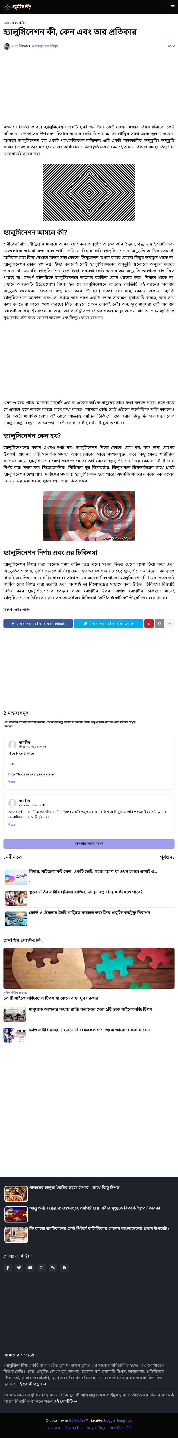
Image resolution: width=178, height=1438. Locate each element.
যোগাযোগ (53, 1428)
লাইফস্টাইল (19, 23)
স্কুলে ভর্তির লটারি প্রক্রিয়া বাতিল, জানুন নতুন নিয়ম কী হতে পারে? (86, 892)
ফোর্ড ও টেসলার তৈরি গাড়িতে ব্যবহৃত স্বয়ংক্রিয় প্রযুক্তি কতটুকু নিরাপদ (89, 913)
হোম (6, 23)
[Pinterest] (149, 623)
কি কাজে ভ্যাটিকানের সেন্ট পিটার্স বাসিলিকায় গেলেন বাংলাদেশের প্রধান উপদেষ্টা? (99, 1229)
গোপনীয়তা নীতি (121, 1428)
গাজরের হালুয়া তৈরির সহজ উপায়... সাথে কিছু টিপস (74, 1188)
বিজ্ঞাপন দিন (73, 1428)
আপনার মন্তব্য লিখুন (89, 844)
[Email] (159, 623)
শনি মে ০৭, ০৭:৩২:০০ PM (32, 805)
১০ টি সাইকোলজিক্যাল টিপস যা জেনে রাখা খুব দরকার (50, 998)
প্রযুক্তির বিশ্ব (77, 1421)
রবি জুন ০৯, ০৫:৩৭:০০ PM (32, 746)
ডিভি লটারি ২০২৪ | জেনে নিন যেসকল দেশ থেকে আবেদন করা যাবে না (90, 1030)
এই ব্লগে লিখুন (95, 1428)
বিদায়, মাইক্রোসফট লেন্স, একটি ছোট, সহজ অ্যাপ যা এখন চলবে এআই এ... (93, 871)
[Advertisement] (89, 86)
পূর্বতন (166, 858)
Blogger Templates (118, 1421)
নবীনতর (14, 858)
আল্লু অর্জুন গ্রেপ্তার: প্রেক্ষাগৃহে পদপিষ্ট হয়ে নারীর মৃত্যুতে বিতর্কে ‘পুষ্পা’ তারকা (94, 1208)
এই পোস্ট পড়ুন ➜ (32, 1384)
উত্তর (11, 782)
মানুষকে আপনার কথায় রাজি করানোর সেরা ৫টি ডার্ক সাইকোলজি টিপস (90, 1009)
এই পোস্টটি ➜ (65, 1401)
